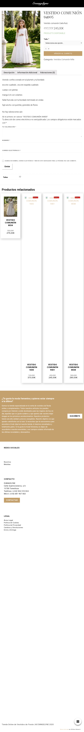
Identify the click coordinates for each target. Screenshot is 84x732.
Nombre (6, 140)
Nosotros (7, 462)
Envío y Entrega (10, 530)
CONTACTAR (12, 500)
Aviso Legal (8, 520)
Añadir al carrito (63, 53)
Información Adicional (27, 72)
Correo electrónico (11, 150)
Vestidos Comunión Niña (64, 59)
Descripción (9, 72)
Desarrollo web (64, 729)
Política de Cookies (11, 523)
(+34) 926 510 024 (21, 491)
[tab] (9, 72)
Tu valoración (9, 127)
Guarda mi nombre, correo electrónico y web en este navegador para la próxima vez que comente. (40, 161)
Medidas (7, 464)
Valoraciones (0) (47, 72)
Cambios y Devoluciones (13, 527)
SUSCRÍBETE (75, 416)
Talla (46, 39)
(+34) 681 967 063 (18, 494)
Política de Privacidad (12, 525)
